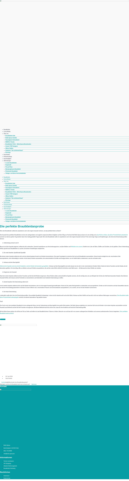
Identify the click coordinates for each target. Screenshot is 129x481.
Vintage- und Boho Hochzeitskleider (15, 173)
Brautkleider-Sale (10, 135)
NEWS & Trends (9, 142)
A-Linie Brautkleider (11, 162)
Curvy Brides (7, 131)
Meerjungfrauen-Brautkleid (13, 169)
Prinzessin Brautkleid (11, 171)
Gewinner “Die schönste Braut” (14, 150)
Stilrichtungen (7, 160)
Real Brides (7, 154)
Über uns (6, 133)
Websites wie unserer (76, 246)
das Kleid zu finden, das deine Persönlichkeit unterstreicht (112, 234)
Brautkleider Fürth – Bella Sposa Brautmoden (18, 144)
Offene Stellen (9, 148)
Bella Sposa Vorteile (11, 137)
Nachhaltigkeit (7, 158)
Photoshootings (8, 156)
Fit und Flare (8, 167)
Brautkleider (7, 129)
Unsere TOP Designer (11, 146)
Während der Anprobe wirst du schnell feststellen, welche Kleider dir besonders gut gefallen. (24, 266)
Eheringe (8, 152)
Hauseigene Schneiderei (12, 139)
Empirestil (8, 164)
